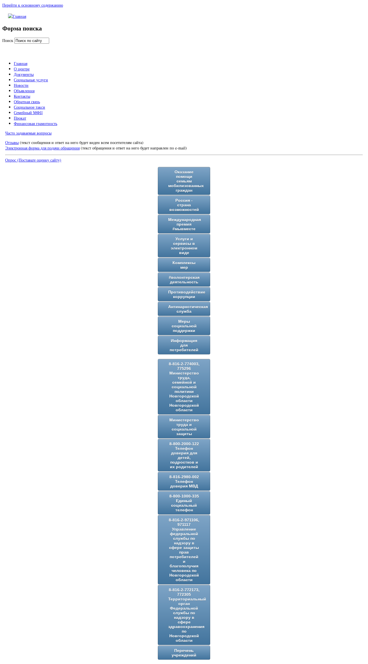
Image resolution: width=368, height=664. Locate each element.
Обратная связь (27, 101)
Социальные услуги (31, 79)
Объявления (24, 90)
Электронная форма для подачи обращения (42, 148)
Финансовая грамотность (35, 123)
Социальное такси (29, 107)
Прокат (20, 118)
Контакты (22, 96)
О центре (22, 69)
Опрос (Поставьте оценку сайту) (33, 160)
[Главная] (17, 16)
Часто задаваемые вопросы (28, 133)
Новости (21, 85)
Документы (24, 74)
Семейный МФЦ (28, 112)
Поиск (8, 40)
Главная (20, 63)
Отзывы (12, 142)
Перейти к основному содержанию (32, 5)
